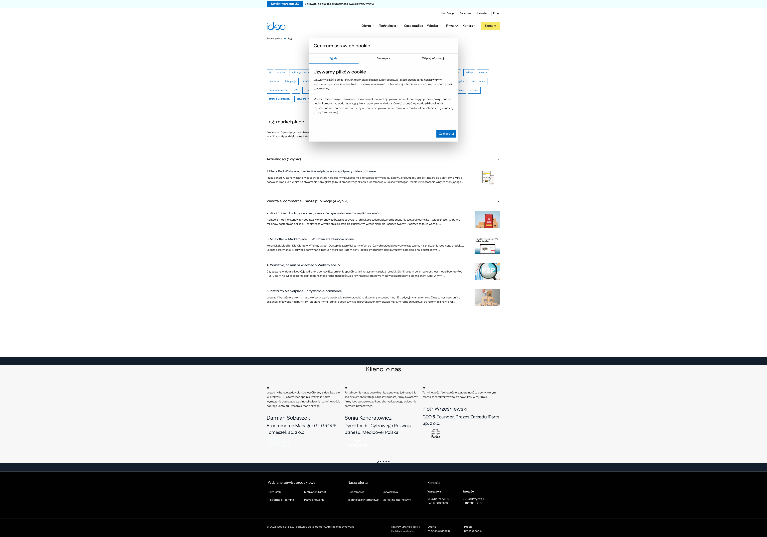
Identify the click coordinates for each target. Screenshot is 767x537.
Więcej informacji (433, 58)
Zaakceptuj (446, 134)
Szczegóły (383, 58)
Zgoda (334, 58)
